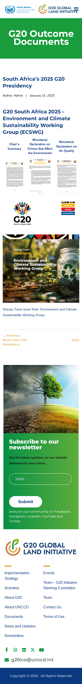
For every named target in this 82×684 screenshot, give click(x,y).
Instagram (17, 516)
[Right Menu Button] (76, 9)
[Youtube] (41, 649)
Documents (14, 617)
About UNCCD (17, 607)
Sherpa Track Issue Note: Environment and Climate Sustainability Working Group (40, 312)
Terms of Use (53, 617)
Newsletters (14, 636)
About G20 (13, 597)
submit (25, 501)
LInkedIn (34, 516)
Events (48, 573)
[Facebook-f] (6, 649)
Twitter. (15, 521)
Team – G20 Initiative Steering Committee (60, 585)
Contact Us (52, 607)
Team (47, 597)
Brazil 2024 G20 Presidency (15, 342)
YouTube (49, 516)
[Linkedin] (24, 649)
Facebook (62, 511)
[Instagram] (15, 649)
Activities (12, 588)
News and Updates (20, 626)
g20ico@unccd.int (32, 659)
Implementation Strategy (17, 575)
